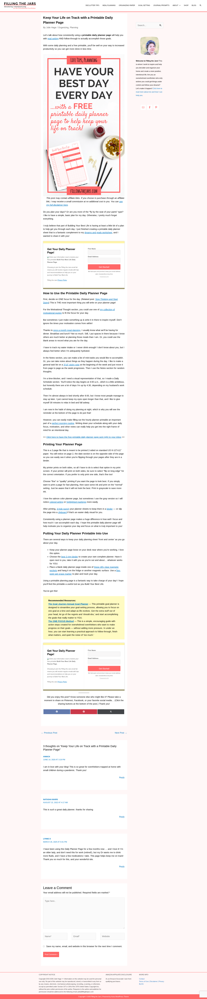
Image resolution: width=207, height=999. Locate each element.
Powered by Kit (104, 276)
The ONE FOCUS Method (61, 621)
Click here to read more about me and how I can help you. (149, 92)
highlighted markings (76, 502)
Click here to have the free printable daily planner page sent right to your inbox (83, 437)
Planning (74, 27)
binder (110, 509)
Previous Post (49, 733)
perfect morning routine (63, 423)
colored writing (56, 502)
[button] (200, 5)
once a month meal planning (66, 330)
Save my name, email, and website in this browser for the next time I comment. (84, 946)
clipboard (62, 512)
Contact (142, 979)
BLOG (141, 984)
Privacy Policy (62, 280)
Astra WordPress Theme (120, 996)
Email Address (93, 256)
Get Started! (104, 266)
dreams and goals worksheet (98, 232)
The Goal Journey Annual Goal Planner (68, 604)
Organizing (63, 27)
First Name (92, 249)
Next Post (121, 733)
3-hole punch (63, 509)
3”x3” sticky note (71, 364)
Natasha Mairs (50, 799)
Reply (122, 777)
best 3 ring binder (69, 557)
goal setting (53, 38)
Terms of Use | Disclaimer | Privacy (151, 981)
